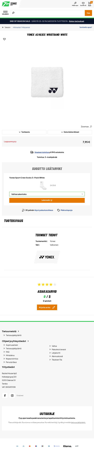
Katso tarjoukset (76, 21)
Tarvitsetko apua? (85, 27)
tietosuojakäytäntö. (78, 422)
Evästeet (20, 395)
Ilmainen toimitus (42, 152)
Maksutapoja (66, 210)
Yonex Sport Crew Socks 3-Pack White (27, 177)
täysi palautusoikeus (44, 210)
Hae (88, 13)
